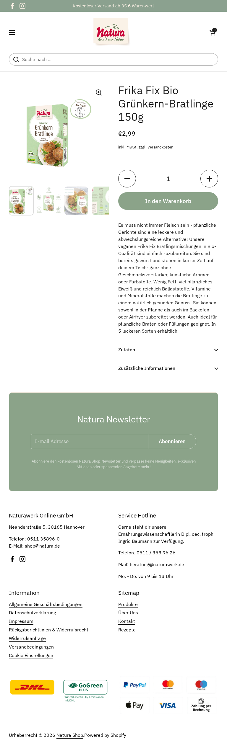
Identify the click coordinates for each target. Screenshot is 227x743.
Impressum (21, 621)
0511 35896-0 (43, 539)
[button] (212, 32)
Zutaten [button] (126, 349)
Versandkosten (160, 147)
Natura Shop (69, 735)
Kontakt (126, 621)
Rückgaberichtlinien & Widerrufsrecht (48, 630)
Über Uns (128, 612)
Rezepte (127, 630)
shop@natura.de (42, 546)
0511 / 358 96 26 (156, 553)
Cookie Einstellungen (31, 655)
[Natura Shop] (112, 32)
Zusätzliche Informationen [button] (146, 368)
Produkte (128, 604)
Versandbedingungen (31, 647)
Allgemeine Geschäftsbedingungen (45, 604)
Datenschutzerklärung (32, 612)
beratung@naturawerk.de (157, 564)
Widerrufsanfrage (27, 638)
